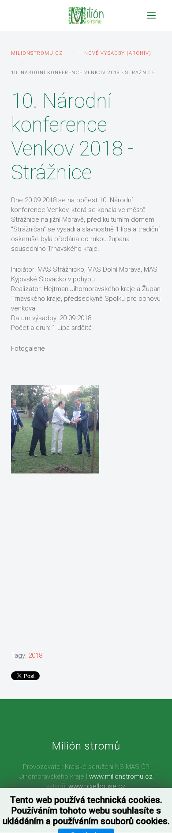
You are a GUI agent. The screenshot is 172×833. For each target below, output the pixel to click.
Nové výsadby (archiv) (117, 53)
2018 (35, 655)
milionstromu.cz (37, 53)
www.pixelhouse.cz (97, 786)
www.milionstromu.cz (121, 776)
